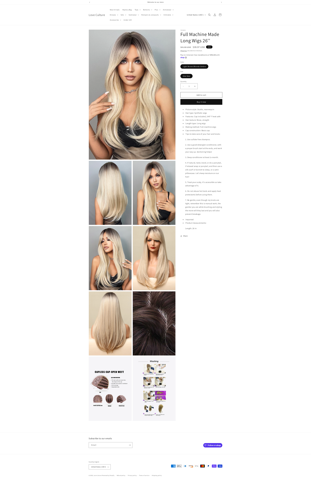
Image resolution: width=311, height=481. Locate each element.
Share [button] (185, 236)
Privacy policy (132, 475)
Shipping (183, 51)
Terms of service (144, 475)
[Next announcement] (221, 2)
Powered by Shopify (108, 475)
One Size (186, 76)
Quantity (183, 81)
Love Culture (98, 475)
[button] (137, 9)
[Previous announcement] (89, 2)
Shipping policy (157, 475)
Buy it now (201, 102)
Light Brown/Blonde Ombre (194, 66)
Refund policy (121, 475)
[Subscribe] (129, 445)
